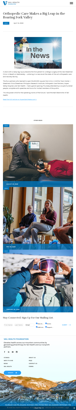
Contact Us (33, 363)
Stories (6, 357)
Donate (10, 373)
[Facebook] (5, 352)
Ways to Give (8, 360)
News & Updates (41, 323)
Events (49, 323)
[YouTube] (13, 352)
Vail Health (8, 366)
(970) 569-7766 (65, 405)
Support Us (50, 327)
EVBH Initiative (41, 327)
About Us (32, 357)
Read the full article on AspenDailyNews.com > (20, 99)
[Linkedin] (9, 352)
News (6, 363)
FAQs (30, 360)
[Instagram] (17, 352)
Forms (31, 366)
